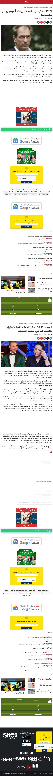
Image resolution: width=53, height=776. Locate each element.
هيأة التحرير (50, 773)
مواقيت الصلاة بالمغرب (35, 773)
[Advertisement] (26, 94)
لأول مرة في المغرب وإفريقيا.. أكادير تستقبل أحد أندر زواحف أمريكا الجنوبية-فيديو (44, 290)
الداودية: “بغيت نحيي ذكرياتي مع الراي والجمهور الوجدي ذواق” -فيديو (44, 283)
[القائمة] (50, 2)
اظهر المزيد (26, 269)
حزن (4, 192)
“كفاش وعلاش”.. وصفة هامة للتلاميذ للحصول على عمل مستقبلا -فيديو (45, 277)
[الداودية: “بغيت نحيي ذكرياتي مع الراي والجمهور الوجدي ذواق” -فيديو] (31, 284)
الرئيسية (49, 7)
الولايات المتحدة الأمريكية (22, 192)
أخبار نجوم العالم (36, 189)
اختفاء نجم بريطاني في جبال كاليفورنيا (20, 189)
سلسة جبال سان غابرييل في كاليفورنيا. (27, 195)
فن (14, 195)
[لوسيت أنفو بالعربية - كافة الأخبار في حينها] (26, 2)
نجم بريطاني (7, 195)
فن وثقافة (45, 7)
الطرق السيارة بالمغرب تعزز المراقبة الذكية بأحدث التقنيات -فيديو (14, 291)
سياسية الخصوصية (43, 773)
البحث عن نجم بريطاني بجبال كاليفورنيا (40, 192)
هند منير (44, 18)
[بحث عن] (2, 2)
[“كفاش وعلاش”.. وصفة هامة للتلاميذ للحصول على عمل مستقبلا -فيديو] (31, 278)
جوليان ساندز (11, 192)
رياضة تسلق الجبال (43, 195)
